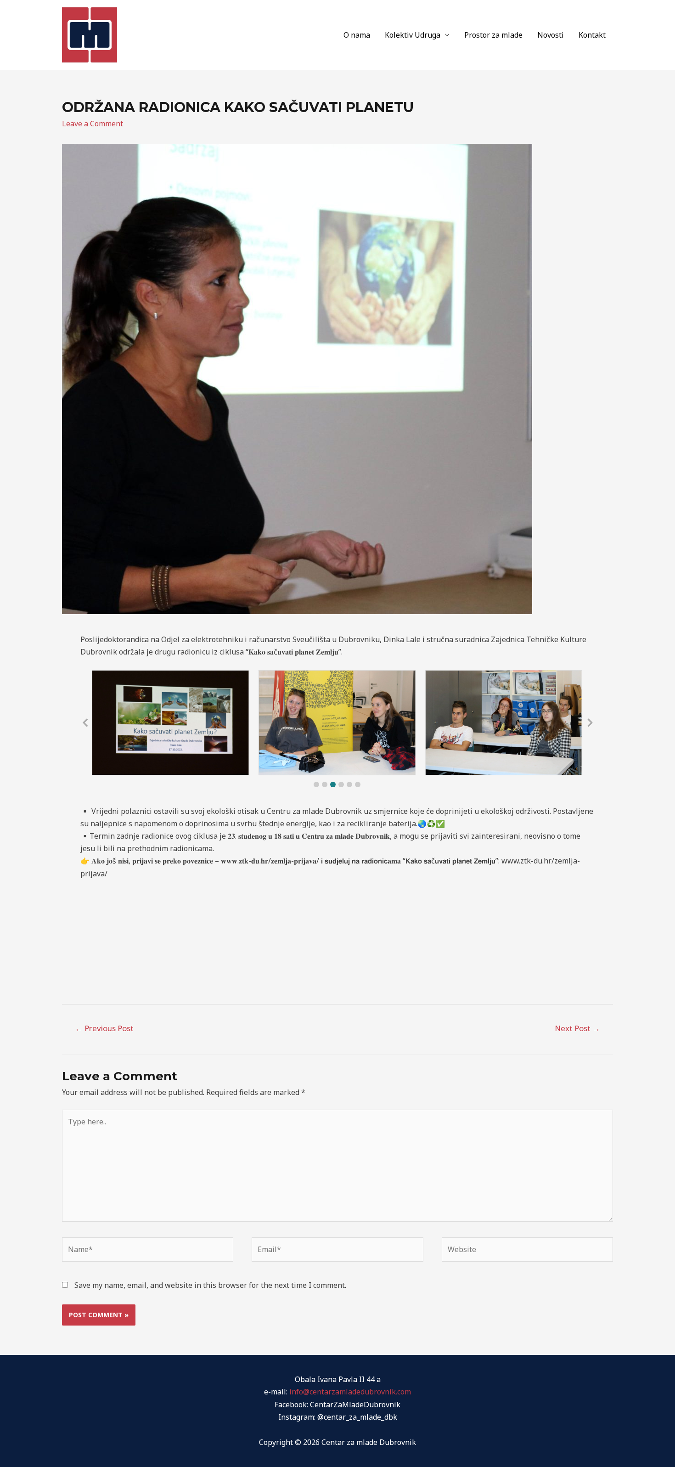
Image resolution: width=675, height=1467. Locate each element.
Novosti (550, 35)
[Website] (527, 1251)
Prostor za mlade (493, 35)
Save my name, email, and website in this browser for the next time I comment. (210, 1285)
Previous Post (104, 1028)
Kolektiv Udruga (412, 35)
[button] (316, 784)
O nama (356, 35)
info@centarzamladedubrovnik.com (350, 1392)
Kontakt (592, 35)
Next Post (577, 1028)
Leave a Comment (92, 123)
